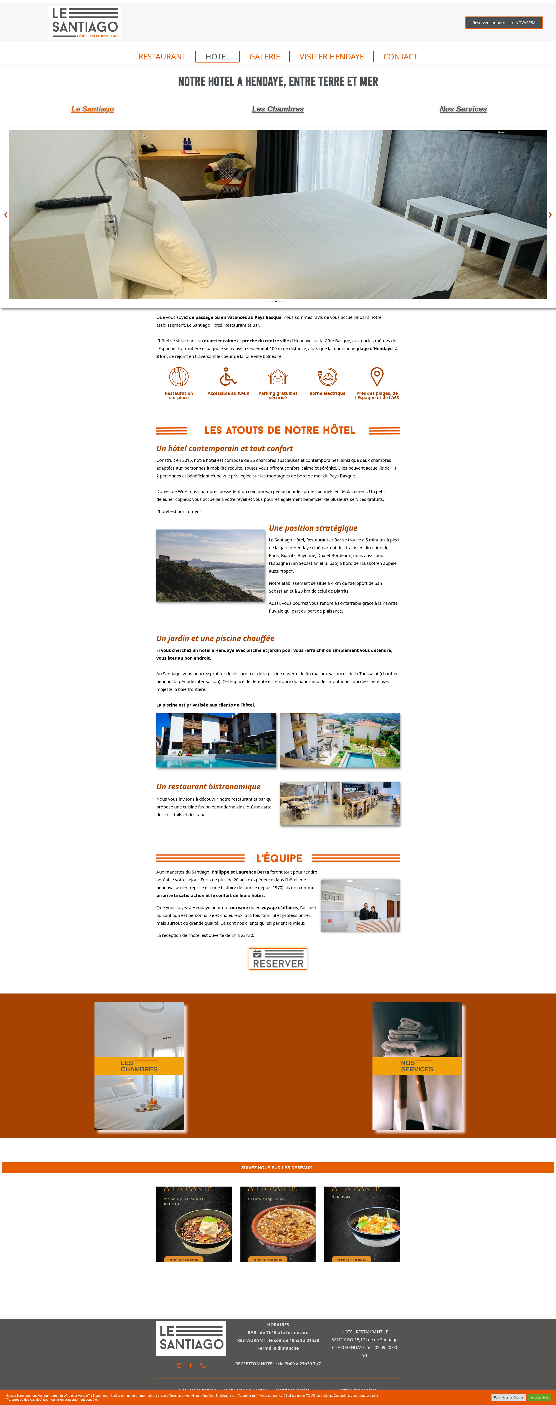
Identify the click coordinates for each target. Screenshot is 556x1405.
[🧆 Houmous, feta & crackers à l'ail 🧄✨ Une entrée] (362, 1224)
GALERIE (264, 56)
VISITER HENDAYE (332, 56)
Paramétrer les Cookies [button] (509, 1397)
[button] (5, 214)
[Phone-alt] (202, 1365)
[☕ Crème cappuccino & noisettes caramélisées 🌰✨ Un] (278, 1224)
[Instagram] (179, 1365)
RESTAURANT (162, 56)
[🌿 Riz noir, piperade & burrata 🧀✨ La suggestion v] (194, 1224)
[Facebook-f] (190, 1365)
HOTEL (217, 56)
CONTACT (400, 56)
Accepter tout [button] (539, 1397)
